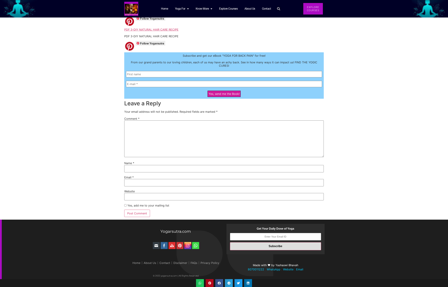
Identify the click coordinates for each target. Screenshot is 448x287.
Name (129, 163)
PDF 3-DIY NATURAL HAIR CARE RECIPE (151, 29)
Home (164, 8)
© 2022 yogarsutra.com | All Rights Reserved (176, 275)
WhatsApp (273, 269)
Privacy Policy (210, 263)
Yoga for (180, 8)
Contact (266, 8)
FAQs (194, 263)
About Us (249, 8)
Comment (131, 118)
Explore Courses (228, 8)
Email (129, 177)
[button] (279, 9)
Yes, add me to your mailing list (148, 205)
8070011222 (256, 269)
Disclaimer (180, 263)
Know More (202, 8)
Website (129, 191)
